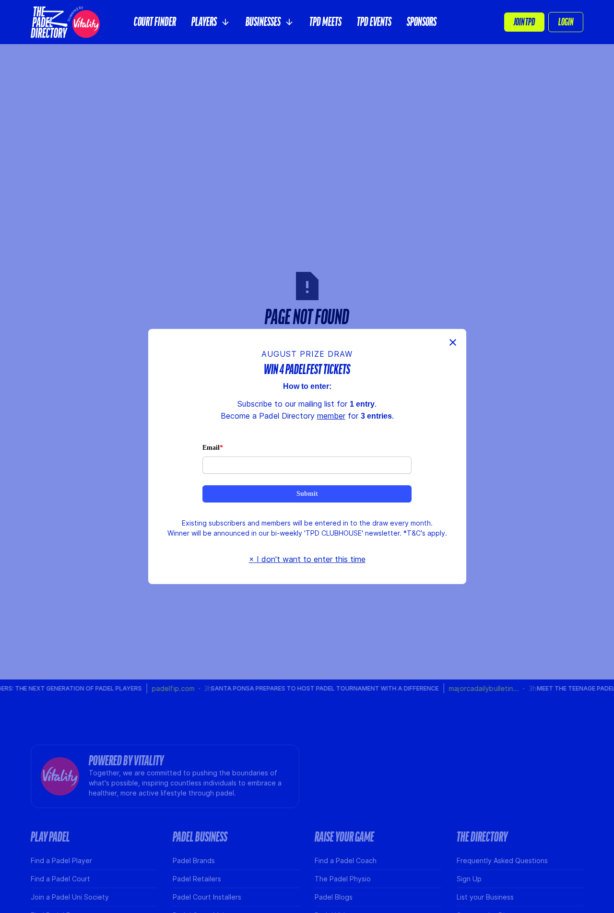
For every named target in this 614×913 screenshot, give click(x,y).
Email (211, 447)
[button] (211, 22)
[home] (65, 21)
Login (565, 22)
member (330, 416)
